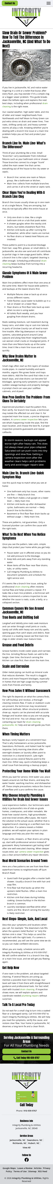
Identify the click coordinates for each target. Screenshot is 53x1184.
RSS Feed (42, 1171)
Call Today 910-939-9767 (27, 1057)
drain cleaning (22, 586)
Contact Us (10, 3)
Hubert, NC (33, 1143)
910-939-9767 (41, 952)
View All (26, 1147)
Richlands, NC (19, 1143)
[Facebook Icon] (26, 1159)
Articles (38, 1168)
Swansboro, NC (34, 1140)
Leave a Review (24, 1168)
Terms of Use (20, 1171)
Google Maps (9, 1168)
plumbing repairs (30, 995)
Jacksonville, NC (17, 1140)
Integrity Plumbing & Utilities (26, 1178)
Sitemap (32, 1171)
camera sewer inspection (25, 419)
